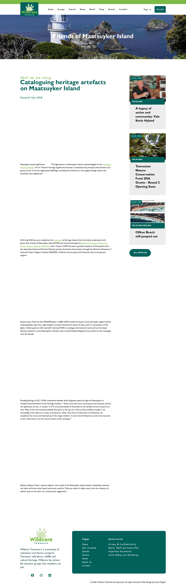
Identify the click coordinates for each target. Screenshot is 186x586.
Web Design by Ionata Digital (153, 582)
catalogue (58, 240)
